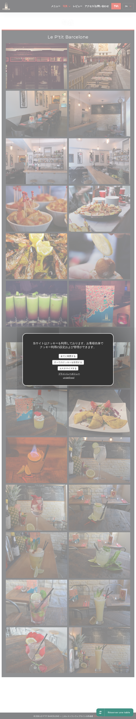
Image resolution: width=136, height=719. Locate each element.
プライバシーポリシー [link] (69, 373)
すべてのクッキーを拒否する (68, 362)
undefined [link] (68, 377)
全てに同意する (68, 356)
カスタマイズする (68, 368)
